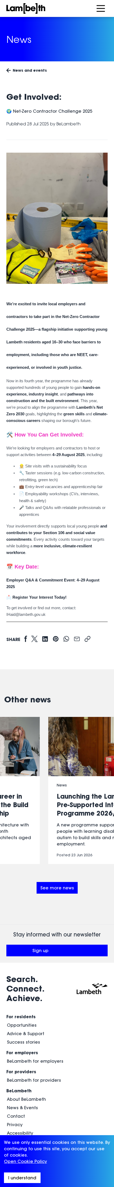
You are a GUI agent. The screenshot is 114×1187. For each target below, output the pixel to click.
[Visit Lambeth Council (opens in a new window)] (92, 988)
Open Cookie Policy (25, 1161)
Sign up (59, 952)
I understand (22, 1177)
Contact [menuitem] (16, 1116)
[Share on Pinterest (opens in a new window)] (55, 639)
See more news (57, 887)
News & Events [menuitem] (22, 1107)
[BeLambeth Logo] (42, 8)
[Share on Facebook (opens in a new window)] (25, 639)
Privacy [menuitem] (15, 1124)
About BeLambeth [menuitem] (26, 1099)
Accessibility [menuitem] (20, 1133)
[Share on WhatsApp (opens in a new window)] (66, 639)
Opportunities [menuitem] (22, 1025)
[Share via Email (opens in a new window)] (77, 639)
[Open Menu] (101, 8)
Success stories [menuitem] (23, 1042)
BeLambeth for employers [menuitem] (35, 1061)
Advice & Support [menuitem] (25, 1033)
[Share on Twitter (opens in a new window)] (34, 639)
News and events (30, 70)
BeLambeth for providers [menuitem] (34, 1080)
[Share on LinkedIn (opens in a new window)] (45, 639)
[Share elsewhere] (87, 639)
